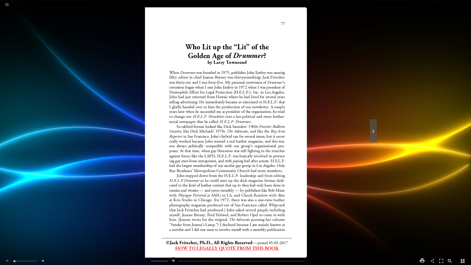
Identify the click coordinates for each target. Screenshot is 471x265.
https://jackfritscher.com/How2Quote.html (226, 246)
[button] (7, 5)
